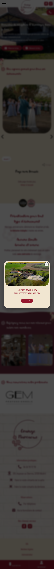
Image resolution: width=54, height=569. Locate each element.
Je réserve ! (27, 301)
